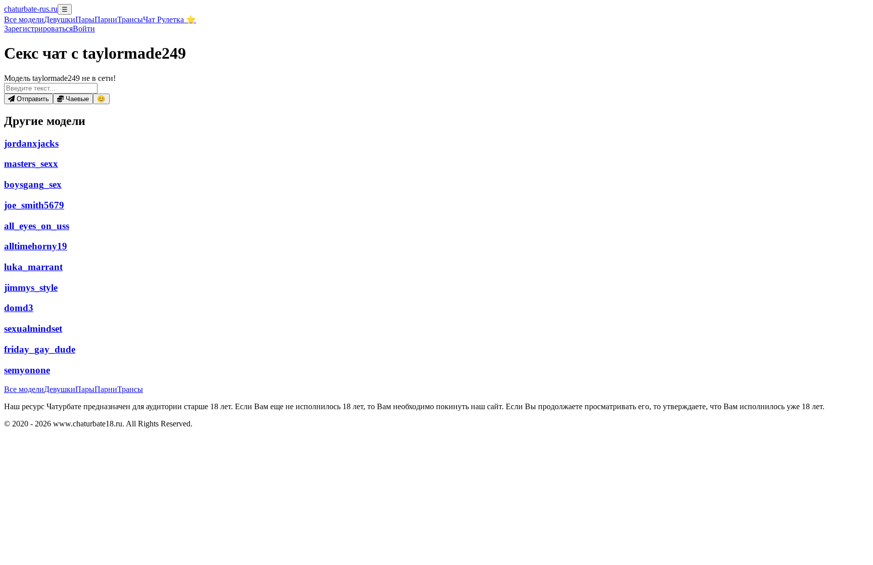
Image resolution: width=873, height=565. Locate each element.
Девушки (59, 19)
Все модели (24, 389)
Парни (105, 19)
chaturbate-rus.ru (31, 9)
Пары (84, 19)
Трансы (130, 19)
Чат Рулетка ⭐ (169, 19)
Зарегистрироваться (38, 28)
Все (24, 19)
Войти (84, 28)
